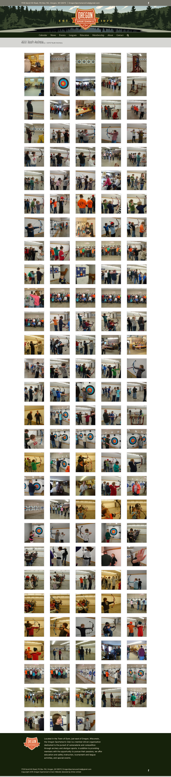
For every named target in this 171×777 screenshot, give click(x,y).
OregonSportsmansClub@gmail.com (84, 3)
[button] (128, 35)
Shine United (76, 772)
